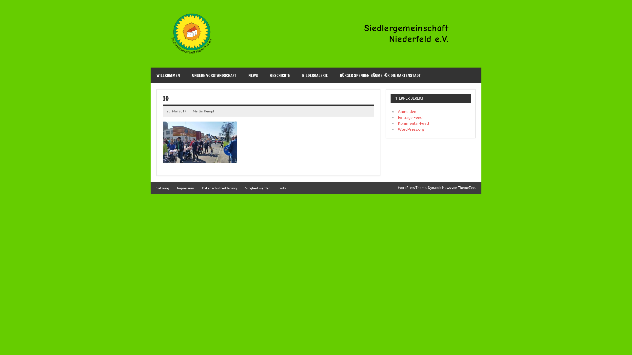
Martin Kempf (203, 111)
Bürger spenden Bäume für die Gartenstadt (380, 75)
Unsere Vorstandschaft (214, 75)
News (253, 75)
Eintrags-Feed (410, 117)
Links (282, 188)
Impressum (185, 188)
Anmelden (407, 111)
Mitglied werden (258, 188)
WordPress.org (411, 128)
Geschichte (280, 75)
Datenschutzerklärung (219, 188)
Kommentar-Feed (413, 123)
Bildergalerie (315, 75)
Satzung (163, 188)
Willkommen (168, 75)
